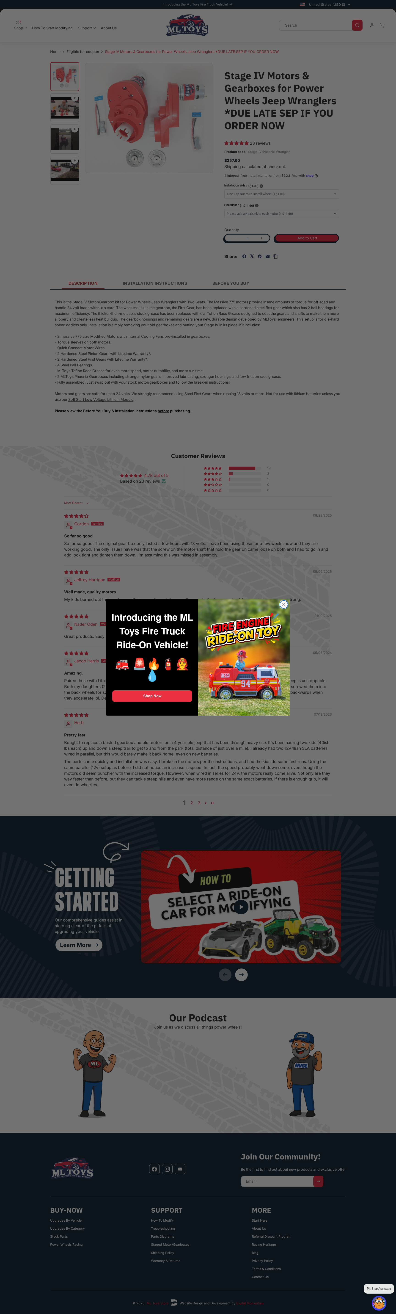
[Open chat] (379, 1303)
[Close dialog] (284, 604)
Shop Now (152, 696)
